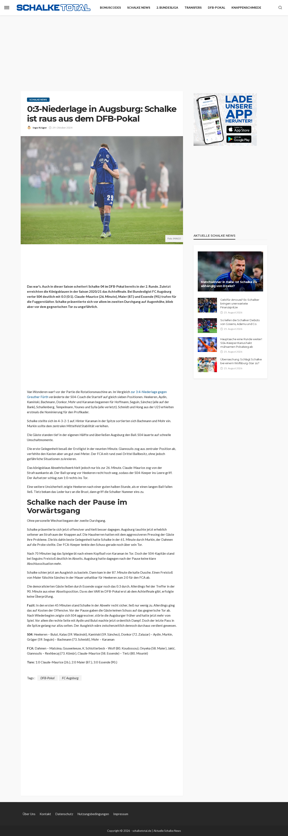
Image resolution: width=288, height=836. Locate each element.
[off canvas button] (6, 7)
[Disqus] (102, 733)
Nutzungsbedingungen (93, 814)
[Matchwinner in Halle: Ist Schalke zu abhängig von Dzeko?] (230, 271)
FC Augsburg (70, 678)
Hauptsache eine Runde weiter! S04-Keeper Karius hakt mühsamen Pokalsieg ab (241, 342)
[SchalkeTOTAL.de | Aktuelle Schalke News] (53, 7)
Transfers (193, 7)
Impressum (120, 814)
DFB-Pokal (216, 7)
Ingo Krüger (40, 127)
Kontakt (45, 814)
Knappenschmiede (246, 7)
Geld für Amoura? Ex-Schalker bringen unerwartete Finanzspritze (239, 303)
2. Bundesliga (167, 7)
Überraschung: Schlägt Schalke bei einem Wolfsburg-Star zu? (241, 361)
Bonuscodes (110, 7)
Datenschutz (64, 814)
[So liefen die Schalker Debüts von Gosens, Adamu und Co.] (207, 325)
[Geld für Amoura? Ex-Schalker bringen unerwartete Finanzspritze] (207, 305)
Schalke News (138, 7)
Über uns (29, 814)
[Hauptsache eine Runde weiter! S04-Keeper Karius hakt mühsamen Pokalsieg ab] (207, 344)
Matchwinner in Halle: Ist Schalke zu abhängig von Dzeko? (229, 284)
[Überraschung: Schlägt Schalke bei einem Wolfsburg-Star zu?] (207, 364)
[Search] (280, 8)
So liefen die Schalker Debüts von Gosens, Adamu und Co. (239, 322)
